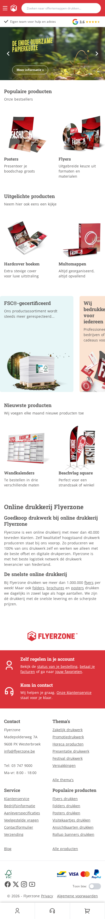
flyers (89, 582)
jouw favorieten (68, 671)
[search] (94, 8)
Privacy (47, 895)
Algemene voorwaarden (77, 895)
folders (38, 587)
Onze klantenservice (74, 692)
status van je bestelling (57, 666)
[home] (13, 8)
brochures (55, 587)
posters (77, 587)
